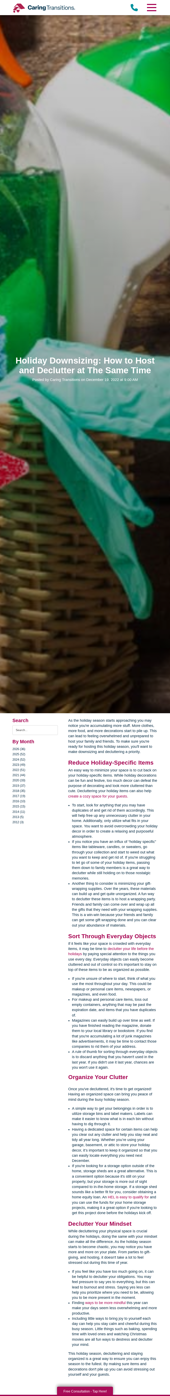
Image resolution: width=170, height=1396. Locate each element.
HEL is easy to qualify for (128, 1197)
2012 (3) (18, 822)
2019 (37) (18, 785)
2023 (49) (18, 764)
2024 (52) (18, 759)
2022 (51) (18, 770)
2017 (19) (18, 796)
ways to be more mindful (105, 1303)
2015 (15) (18, 806)
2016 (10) (18, 801)
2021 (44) (18, 775)
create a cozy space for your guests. (98, 796)
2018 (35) (18, 791)
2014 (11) (18, 811)
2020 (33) (18, 780)
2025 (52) (18, 754)
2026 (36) (18, 749)
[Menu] (151, 7)
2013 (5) (18, 817)
